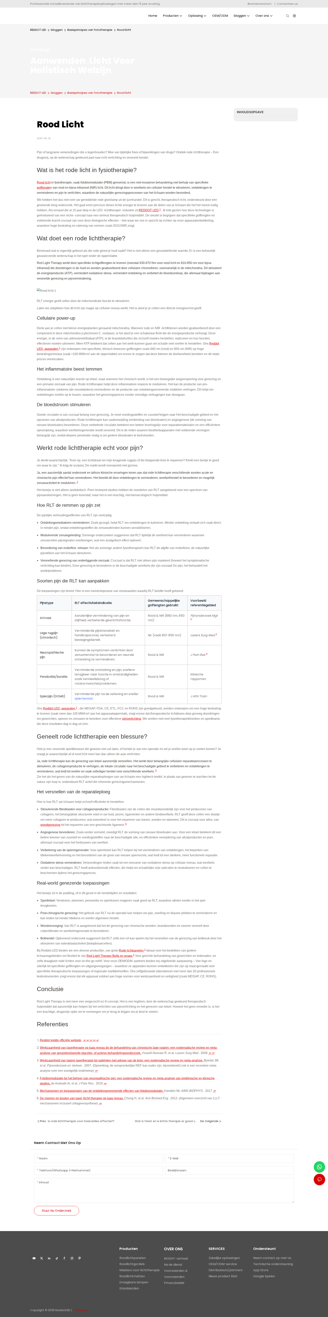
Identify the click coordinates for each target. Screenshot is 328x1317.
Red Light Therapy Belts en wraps (110, 955)
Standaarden (129, 1288)
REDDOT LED (38, 30)
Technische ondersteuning (273, 1264)
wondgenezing (50, 824)
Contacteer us (287, 4)
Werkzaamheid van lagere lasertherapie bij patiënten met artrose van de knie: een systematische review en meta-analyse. (122, 1060)
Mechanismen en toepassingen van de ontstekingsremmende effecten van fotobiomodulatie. (102, 1090)
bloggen (57, 30)
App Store (260, 1270)
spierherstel (84, 698)
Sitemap (80, 1310)
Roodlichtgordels (132, 1264)
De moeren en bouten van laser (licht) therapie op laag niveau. (82, 1098)
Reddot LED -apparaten (59, 708)
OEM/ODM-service (223, 1264)
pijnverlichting (131, 718)
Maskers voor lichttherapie (139, 1270)
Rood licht (124, 30)
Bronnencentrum (260, 4)
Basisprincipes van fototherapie (89, 30)
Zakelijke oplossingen (224, 1258)
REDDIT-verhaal (176, 1258)
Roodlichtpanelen (132, 1258)
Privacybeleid (174, 1283)
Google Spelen (264, 1276)
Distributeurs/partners (226, 1270)
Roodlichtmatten (132, 1276)
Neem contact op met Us (272, 1258)
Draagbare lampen (133, 1282)
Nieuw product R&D (223, 1276)
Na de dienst (173, 1264)
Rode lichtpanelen (131, 950)
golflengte (43, 187)
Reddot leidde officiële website (61, 1040)
